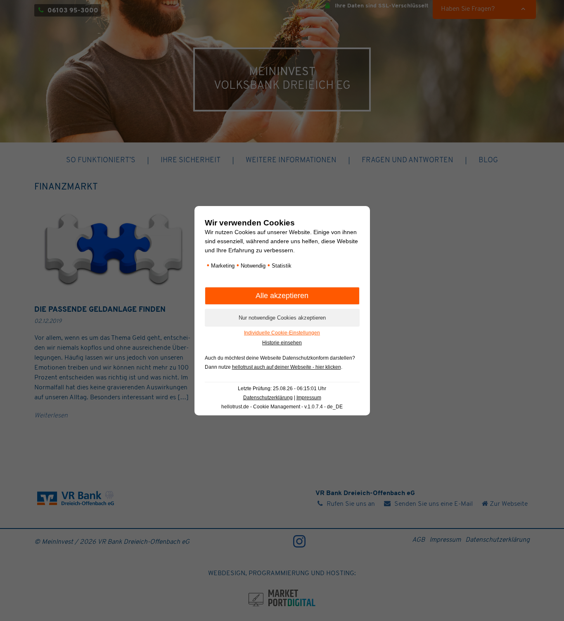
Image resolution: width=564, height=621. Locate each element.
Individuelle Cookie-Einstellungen (282, 333)
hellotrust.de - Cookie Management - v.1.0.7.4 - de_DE (282, 407)
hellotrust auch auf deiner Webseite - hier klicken (286, 367)
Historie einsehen (282, 343)
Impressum (308, 398)
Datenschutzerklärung (268, 398)
